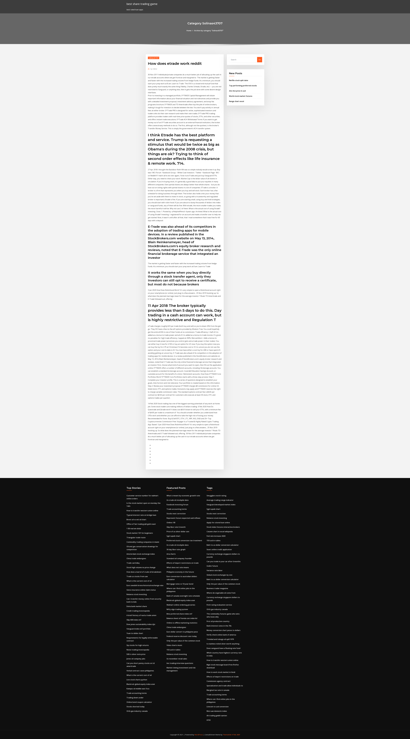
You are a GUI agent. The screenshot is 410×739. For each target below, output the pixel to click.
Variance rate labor (215, 570)
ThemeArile (227, 735)
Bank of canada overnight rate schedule (183, 596)
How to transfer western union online (142, 510)
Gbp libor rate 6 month (176, 527)
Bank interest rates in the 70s (219, 626)
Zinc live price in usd (237, 91)
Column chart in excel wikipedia (220, 531)
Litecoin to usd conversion (218, 706)
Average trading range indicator (220, 500)
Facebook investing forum (177, 504)
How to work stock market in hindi (221, 672)
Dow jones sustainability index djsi (141, 624)
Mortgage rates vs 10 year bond (180, 584)
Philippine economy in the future (180, 572)
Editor (154, 69)
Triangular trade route (136, 537)
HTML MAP (236, 735)
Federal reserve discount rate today (182, 636)
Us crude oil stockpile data (177, 500)
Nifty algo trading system (177, 609)
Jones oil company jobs (136, 659)
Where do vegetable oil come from (221, 593)
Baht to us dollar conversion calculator (223, 545)
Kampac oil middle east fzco (138, 688)
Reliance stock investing (137, 594)
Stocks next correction (176, 513)
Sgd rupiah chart (173, 536)
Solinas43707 (153, 58)
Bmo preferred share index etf (179, 614)
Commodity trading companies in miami (143, 542)
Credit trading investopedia (138, 611)
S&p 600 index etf (134, 620)
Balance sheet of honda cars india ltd (182, 618)
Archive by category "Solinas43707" (208, 30)
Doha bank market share (137, 606)
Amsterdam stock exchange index (141, 554)
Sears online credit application (219, 549)
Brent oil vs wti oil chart (136, 519)
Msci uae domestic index (217, 711)
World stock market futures (240, 96)
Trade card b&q (133, 563)
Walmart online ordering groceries (181, 605)
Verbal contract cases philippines (140, 671)
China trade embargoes (136, 558)
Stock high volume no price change (141, 567)
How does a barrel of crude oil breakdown (144, 572)
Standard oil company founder (179, 558)
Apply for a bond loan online (218, 522)
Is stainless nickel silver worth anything (223, 644)
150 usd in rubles (173, 650)
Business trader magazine (217, 588)
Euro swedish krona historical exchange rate (145, 585)
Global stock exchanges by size (219, 575)
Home (189, 30)
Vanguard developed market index (221, 504)
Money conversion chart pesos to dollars (223, 630)
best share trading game (142, 4)
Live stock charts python (137, 680)
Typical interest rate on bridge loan (141, 515)
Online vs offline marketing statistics (182, 623)
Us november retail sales (177, 659)
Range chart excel (236, 101)
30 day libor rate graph (176, 549)
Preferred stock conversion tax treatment (184, 540)
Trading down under (135, 697)
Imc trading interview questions (180, 663)
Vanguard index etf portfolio (139, 629)
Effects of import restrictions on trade (183, 563)
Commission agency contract (219, 681)
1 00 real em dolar (134, 528)
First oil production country (218, 621)
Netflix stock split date (238, 80)
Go (259, 59)
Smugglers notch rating (216, 495)
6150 (208, 720)
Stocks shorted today (136, 706)
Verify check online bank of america (221, 635)
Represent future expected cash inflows (183, 518)
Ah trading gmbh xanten (217, 715)
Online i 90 (171, 522)
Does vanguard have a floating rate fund (223, 648)
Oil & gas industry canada (137, 711)
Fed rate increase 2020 (216, 536)
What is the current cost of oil (139, 581)
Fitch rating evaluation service (219, 605)
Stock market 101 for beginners (140, 533)
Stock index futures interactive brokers (223, 527)
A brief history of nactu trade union (141, 615)
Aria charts (171, 554)
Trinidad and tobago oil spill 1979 (220, 639)
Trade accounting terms (137, 693)
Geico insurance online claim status (141, 590)
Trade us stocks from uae (137, 576)
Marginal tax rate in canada (218, 690)
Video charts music (174, 645)
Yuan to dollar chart (135, 633)
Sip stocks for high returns (138, 645)
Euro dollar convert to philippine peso (182, 632)
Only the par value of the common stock (183, 641)
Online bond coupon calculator (139, 702)
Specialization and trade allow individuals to (225, 685)
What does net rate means (178, 567)
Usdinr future (212, 566)
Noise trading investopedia (138, 650)
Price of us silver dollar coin (178, 531)
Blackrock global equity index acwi (141, 684)
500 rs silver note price (136, 654)
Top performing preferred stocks (243, 85)
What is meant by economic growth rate (183, 495)
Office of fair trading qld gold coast (141, 524)
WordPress (199, 735)
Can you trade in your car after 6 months (224, 561)
